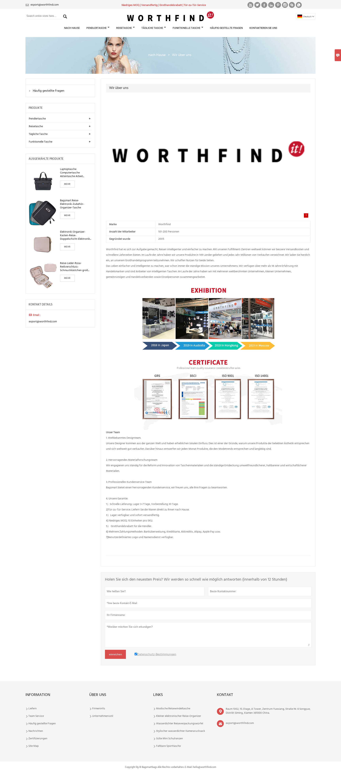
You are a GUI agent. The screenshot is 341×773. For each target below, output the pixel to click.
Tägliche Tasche (152, 28)
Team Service (36, 716)
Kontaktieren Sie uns (263, 28)
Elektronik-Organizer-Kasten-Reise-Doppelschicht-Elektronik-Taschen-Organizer (75, 235)
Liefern (32, 709)
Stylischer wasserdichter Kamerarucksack (180, 731)
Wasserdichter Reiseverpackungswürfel (179, 724)
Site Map (33, 746)
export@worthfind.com (45, 5)
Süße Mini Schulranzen (169, 739)
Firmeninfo (98, 709)
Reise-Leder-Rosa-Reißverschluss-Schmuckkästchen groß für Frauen (74, 267)
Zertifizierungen (37, 739)
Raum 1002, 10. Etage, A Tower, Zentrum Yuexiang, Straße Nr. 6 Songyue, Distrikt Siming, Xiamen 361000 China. (268, 711)
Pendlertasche (96, 28)
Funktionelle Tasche (186, 28)
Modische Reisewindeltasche (173, 709)
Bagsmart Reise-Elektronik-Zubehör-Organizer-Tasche (72, 204)
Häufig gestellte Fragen (226, 28)
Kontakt (225, 695)
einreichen (115, 654)
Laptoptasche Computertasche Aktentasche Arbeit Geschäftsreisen (71, 173)
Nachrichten (35, 731)
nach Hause (72, 28)
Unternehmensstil (102, 716)
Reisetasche (124, 28)
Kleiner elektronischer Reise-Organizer (178, 716)
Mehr (67, 184)
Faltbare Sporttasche (168, 746)
